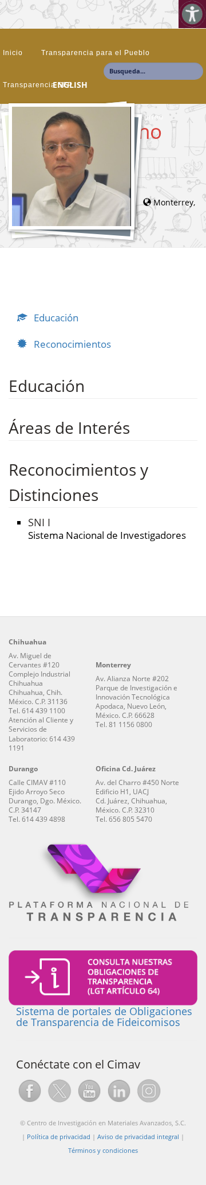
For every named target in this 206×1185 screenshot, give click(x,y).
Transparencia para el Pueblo (95, 53)
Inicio (13, 53)
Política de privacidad (58, 1136)
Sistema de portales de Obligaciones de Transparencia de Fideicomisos (104, 1016)
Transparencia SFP (38, 85)
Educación (54, 317)
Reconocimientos (71, 344)
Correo (151, 117)
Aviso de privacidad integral (138, 1136)
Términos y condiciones (103, 1150)
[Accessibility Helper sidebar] (192, 14)
